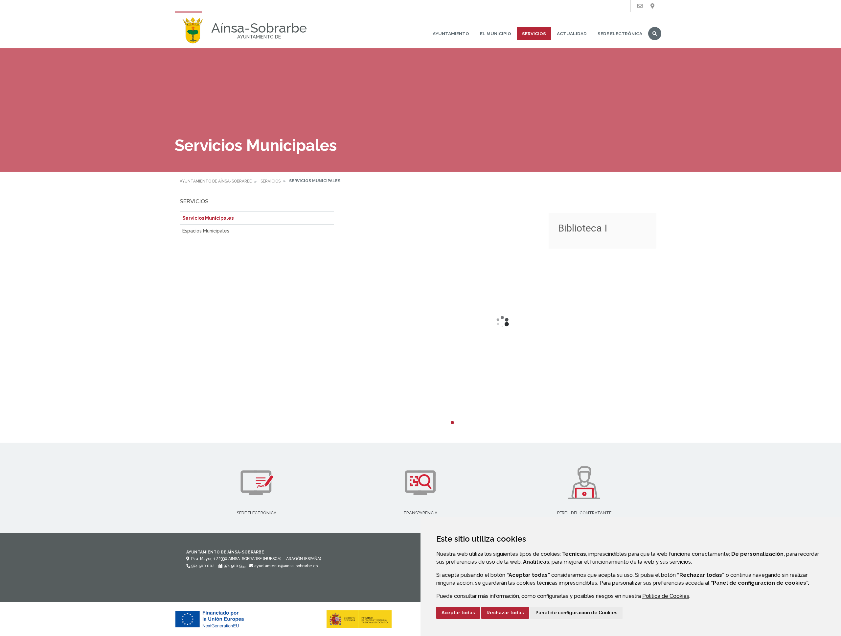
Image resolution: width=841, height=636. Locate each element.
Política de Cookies (665, 596)
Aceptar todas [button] (458, 612)
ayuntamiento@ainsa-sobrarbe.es (285, 566)
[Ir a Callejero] (652, 6)
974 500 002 (202, 566)
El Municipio (495, 33)
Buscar (654, 33)
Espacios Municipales (205, 230)
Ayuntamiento (451, 33)
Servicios (534, 33)
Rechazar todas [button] (505, 612)
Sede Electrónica (620, 33)
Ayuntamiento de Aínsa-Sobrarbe (216, 181)
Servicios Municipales (208, 218)
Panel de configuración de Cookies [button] (576, 612)
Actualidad (572, 33)
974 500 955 (233, 566)
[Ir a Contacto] (640, 6)
